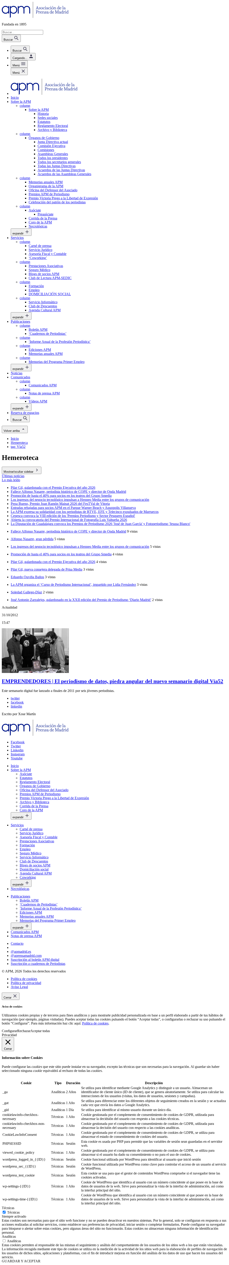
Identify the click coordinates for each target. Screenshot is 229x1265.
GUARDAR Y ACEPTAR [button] (21, 1261)
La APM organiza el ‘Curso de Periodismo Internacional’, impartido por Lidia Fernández (73, 584)
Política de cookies (95, 1023)
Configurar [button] (9, 1031)
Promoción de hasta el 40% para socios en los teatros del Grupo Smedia (61, 554)
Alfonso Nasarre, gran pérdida (32, 539)
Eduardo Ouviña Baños (27, 577)
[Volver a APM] (35, 17)
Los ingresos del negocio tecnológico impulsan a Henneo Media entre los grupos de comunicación (80, 546)
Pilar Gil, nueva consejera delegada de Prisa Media (46, 569)
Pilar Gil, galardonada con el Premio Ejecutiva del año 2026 (53, 562)
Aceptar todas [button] (40, 1031)
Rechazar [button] (23, 1031)
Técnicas (13, 1212)
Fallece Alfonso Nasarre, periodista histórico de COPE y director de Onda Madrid (68, 531)
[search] (20, 49)
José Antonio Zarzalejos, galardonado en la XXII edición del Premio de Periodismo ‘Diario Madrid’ (81, 600)
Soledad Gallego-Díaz (26, 592)
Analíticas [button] (9, 1236)
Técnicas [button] (8, 1208)
